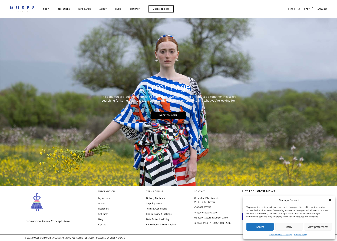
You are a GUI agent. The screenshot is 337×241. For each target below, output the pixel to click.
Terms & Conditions (156, 208)
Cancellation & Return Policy (161, 224)
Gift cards (103, 213)
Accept (260, 227)
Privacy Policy (300, 234)
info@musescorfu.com (205, 212)
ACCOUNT (322, 9)
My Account (104, 198)
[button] (330, 200)
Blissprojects (117, 237)
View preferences (318, 227)
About (101, 203)
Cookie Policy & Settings (280, 234)
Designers (103, 208)
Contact (102, 224)
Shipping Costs (154, 203)
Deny (289, 227)
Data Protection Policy (157, 219)
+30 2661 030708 (202, 207)
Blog (100, 219)
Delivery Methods (155, 198)
